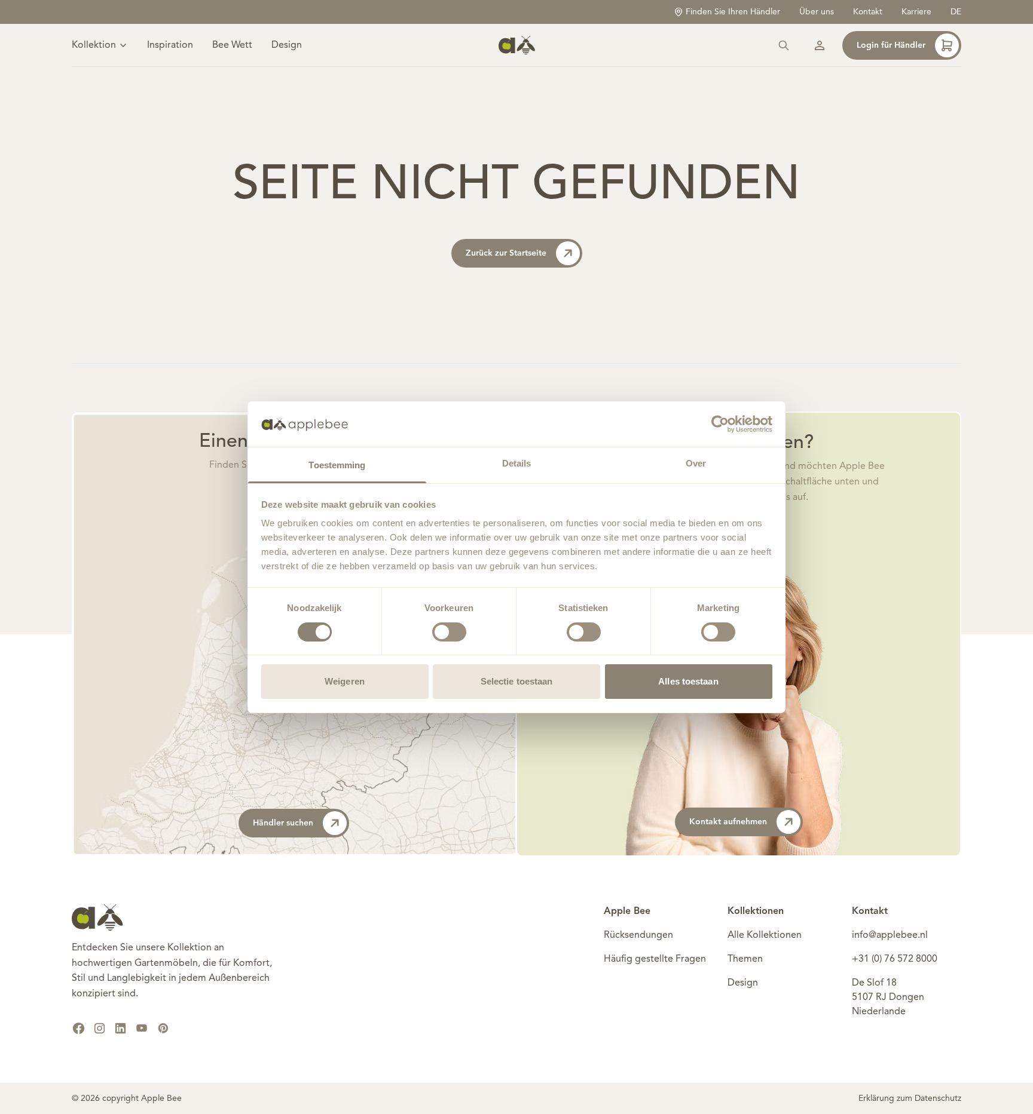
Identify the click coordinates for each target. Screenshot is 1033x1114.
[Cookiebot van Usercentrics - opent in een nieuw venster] (720, 424)
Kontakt (867, 12)
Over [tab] (696, 463)
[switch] (449, 632)
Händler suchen (283, 823)
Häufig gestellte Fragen (655, 959)
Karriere (916, 12)
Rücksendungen (638, 935)
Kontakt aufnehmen (728, 822)
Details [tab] (516, 463)
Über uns (816, 12)
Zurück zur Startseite (506, 253)
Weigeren (345, 681)
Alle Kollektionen (765, 935)
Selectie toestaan (517, 681)
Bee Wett (232, 45)
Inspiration (170, 45)
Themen (745, 959)
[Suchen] (784, 45)
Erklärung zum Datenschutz (909, 1098)
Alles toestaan (688, 681)
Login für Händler (891, 45)
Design (286, 45)
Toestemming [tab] (336, 465)
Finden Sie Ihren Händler (733, 12)
